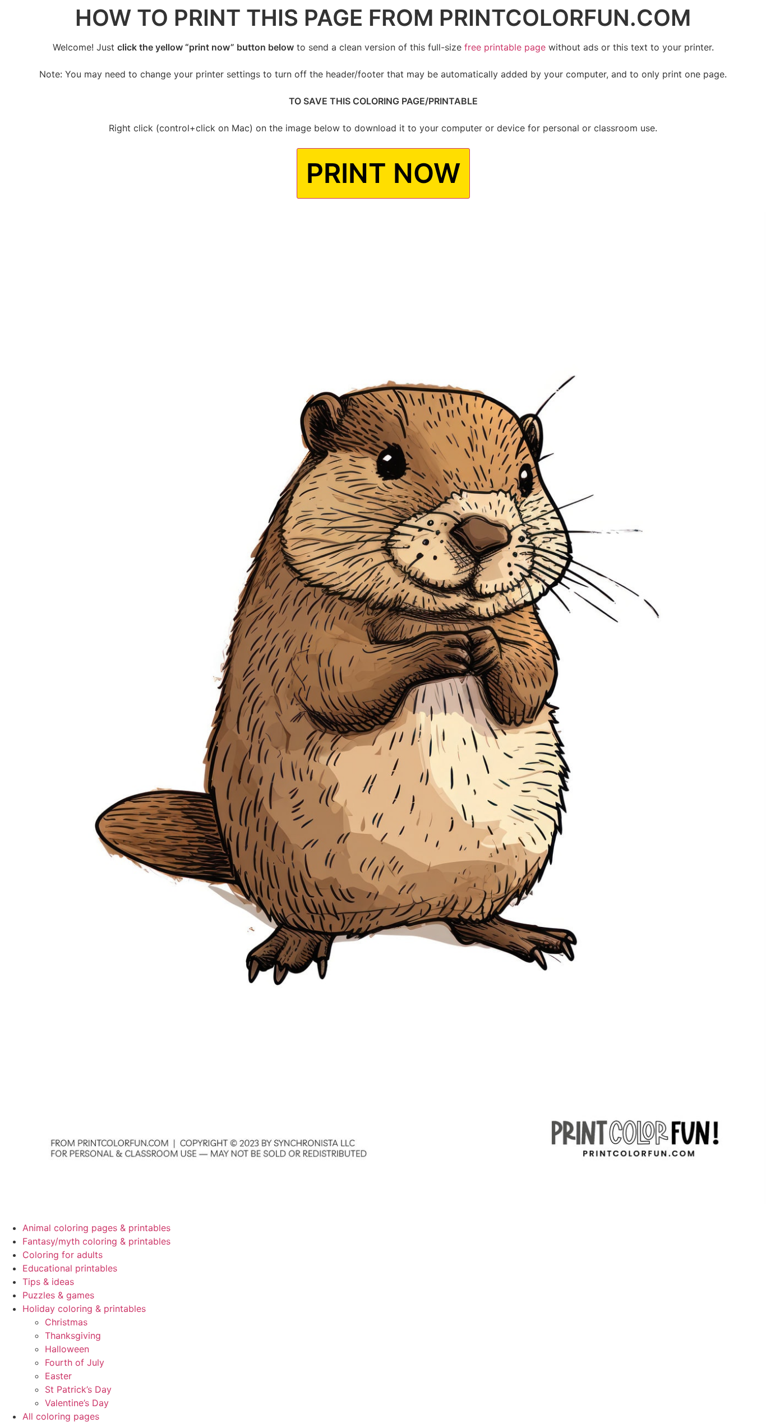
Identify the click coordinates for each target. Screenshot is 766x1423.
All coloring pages (60, 1416)
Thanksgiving (73, 1335)
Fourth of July (74, 1362)
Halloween (67, 1349)
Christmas (66, 1322)
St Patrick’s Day (78, 1389)
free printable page (505, 47)
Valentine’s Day (77, 1402)
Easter (58, 1375)
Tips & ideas (48, 1281)
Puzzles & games (58, 1295)
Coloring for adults (62, 1254)
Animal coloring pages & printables (96, 1227)
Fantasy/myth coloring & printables (96, 1241)
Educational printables (69, 1268)
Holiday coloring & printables (84, 1308)
